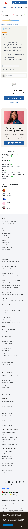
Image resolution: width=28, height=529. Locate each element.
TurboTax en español (7, 252)
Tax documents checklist (7, 423)
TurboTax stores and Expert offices (10, 287)
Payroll (3, 453)
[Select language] (12, 7)
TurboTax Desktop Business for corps (11, 322)
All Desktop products (7, 312)
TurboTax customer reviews (8, 432)
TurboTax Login (5, 387)
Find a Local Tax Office (7, 292)
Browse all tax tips (6, 331)
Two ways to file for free (7, 385)
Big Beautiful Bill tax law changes (10, 392)
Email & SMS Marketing (7, 470)
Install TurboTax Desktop (8, 315)
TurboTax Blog (5, 240)
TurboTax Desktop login (7, 308)
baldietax (9, 206)
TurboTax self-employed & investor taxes (11, 264)
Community (4, 389)
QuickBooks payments (7, 456)
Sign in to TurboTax (15, 98)
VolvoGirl (9, 193)
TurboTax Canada (6, 242)
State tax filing (5, 157)
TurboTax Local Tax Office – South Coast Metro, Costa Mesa (13, 297)
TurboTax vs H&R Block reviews (9, 437)
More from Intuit (6, 468)
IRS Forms (4, 228)
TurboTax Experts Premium (8, 271)
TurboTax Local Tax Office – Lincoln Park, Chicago (14, 300)
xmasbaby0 (9, 202)
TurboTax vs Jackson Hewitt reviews (10, 444)
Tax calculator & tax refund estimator (10, 404)
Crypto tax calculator (7, 415)
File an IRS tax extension (7, 382)
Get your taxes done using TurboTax (11, 24)
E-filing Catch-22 (6, 164)
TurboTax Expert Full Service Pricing (10, 275)
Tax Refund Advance (6, 233)
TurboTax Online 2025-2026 (8, 223)
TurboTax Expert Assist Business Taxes (11, 280)
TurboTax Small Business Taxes (9, 282)
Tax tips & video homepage (8, 329)
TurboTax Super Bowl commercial (10, 434)
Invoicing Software (6, 475)
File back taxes (5, 350)
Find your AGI (5, 353)
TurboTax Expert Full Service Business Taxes (12, 278)
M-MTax (8, 189)
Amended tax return (6, 346)
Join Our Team (12, 500)
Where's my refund (6, 380)
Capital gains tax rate (7, 348)
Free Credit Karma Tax (7, 465)
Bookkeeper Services (7, 472)
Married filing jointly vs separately (10, 334)
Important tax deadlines (7, 362)
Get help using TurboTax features (11, 19)
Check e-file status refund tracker (9, 408)
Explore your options (14, 143)
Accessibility (5, 505)
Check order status (6, 317)
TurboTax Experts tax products (9, 268)
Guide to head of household (8, 336)
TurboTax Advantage (7, 320)
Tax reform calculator (7, 425)
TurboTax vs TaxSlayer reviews (9, 439)
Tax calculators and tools (8, 401)
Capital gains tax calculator (8, 418)
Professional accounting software (9, 461)
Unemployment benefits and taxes (10, 355)
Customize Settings (20, 525)
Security (4, 502)
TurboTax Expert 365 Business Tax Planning (12, 285)
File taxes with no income (8, 341)
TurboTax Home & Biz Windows (10, 66)
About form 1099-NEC (7, 343)
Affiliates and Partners (17, 504)
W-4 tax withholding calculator (9, 411)
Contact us (4, 378)
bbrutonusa (7, 28)
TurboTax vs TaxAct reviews (8, 442)
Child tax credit (5, 360)
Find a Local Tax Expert (7, 290)
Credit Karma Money (7, 238)
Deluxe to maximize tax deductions (10, 261)
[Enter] (3, 11)
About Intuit (5, 500)
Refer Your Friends (6, 394)
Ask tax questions (7, 15)
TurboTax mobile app (7, 247)
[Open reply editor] (14, 75)
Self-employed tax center (8, 230)
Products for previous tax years (9, 245)
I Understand (7, 525)
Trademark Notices (6, 504)
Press (18, 500)
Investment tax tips (6, 357)
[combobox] (12, 11)
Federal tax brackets (6, 364)
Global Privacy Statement (15, 515)
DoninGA (9, 198)
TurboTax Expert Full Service (8, 273)
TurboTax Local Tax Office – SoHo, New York (12, 294)
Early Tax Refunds (6, 249)
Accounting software (7, 451)
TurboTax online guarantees (8, 226)
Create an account (14, 102)
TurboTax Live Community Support (10, 375)
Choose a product (19, 15)
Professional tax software (7, 458)
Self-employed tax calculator (8, 413)
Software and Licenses (12, 502)
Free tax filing (5, 259)
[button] (4, 7)
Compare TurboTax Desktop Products (11, 310)
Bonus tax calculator (6, 420)
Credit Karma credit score (8, 463)
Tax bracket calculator (7, 406)
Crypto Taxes (5, 235)
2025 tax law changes (7, 367)
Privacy (22, 500)
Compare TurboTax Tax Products (9, 221)
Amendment (5, 160)
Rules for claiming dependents (9, 338)
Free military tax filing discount (9, 266)
